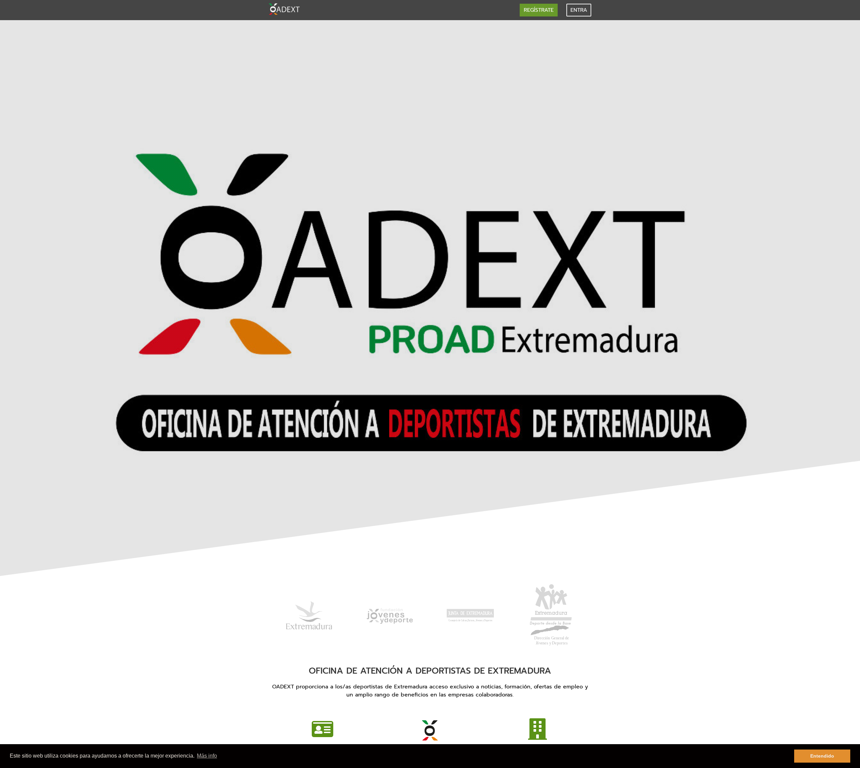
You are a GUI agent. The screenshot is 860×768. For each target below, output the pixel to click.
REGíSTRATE (539, 10)
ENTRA (578, 10)
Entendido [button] (822, 756)
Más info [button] (207, 756)
